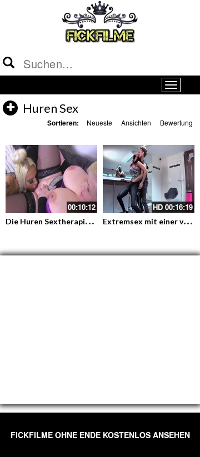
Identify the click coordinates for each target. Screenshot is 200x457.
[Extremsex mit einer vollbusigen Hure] (148, 179)
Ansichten (136, 122)
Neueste (99, 122)
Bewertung (176, 122)
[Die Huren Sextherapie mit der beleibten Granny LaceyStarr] (51, 179)
